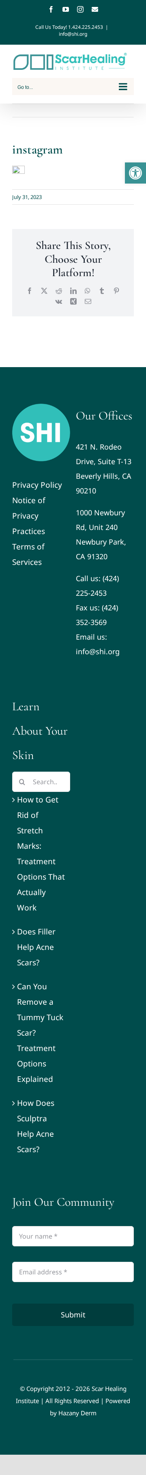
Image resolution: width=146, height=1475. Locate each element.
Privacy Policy (37, 485)
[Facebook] (51, 9)
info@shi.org (73, 33)
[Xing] (73, 301)
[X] (44, 291)
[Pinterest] (116, 291)
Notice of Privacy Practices (28, 515)
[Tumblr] (102, 291)
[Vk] (58, 301)
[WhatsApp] (87, 291)
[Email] (95, 9)
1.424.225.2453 (85, 27)
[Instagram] (80, 9)
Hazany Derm (77, 1413)
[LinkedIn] (73, 291)
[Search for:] (41, 781)
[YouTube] (65, 9)
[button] (135, 173)
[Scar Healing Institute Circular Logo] (41, 407)
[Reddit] (59, 291)
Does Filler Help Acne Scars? (36, 947)
